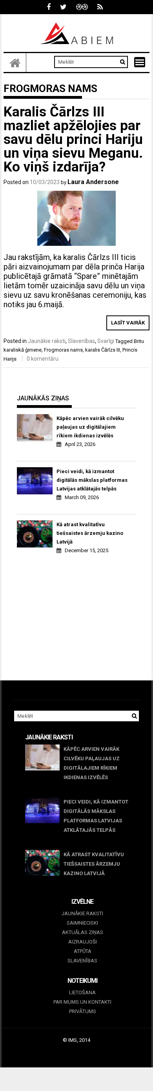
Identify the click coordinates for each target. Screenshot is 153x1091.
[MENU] (140, 62)
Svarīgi (105, 341)
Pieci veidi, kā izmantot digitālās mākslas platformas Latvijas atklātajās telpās (92, 480)
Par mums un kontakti (82, 1002)
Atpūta (82, 951)
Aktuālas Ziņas (82, 932)
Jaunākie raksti (47, 341)
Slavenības (81, 341)
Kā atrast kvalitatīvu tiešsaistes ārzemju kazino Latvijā (89, 533)
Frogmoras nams (63, 350)
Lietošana (82, 992)
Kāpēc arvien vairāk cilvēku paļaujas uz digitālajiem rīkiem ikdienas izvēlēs (90, 427)
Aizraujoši (82, 942)
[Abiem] (15, 62)
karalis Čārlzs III (102, 350)
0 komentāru (42, 359)
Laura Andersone (93, 182)
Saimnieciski (82, 923)
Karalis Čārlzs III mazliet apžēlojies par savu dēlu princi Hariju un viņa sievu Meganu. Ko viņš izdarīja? (73, 139)
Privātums (82, 1011)
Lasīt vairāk (128, 323)
